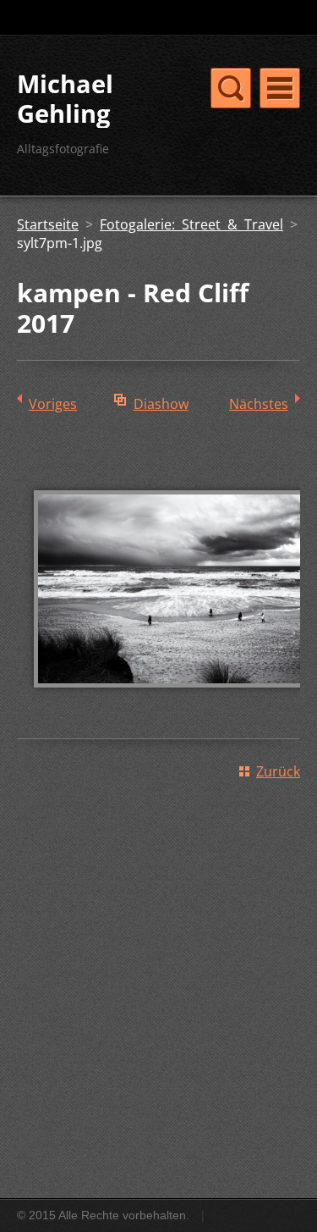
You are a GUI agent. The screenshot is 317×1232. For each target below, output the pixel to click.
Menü (280, 88)
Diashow (161, 404)
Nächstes (258, 404)
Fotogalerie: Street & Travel (191, 224)
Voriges (53, 404)
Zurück (278, 771)
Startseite (48, 224)
